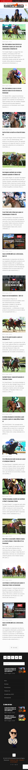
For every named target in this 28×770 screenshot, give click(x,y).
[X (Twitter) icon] (12, 764)
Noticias (6, 684)
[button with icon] (5, 657)
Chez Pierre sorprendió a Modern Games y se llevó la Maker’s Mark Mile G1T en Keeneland (13, 541)
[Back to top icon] (14, 755)
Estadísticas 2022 (9, 694)
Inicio (5, 681)
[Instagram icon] (17, 764)
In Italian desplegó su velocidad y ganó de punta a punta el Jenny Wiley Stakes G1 (13, 419)
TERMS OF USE (13, 760)
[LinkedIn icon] (15, 764)
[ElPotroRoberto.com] (14, 5)
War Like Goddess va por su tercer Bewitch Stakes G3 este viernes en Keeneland (12, 90)
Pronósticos (7, 687)
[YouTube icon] (14, 764)
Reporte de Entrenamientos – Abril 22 (12, 296)
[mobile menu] (26, 5)
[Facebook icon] (10, 764)
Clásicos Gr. (7, 691)
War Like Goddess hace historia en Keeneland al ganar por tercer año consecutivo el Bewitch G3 (12, 46)
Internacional (7, 698)
